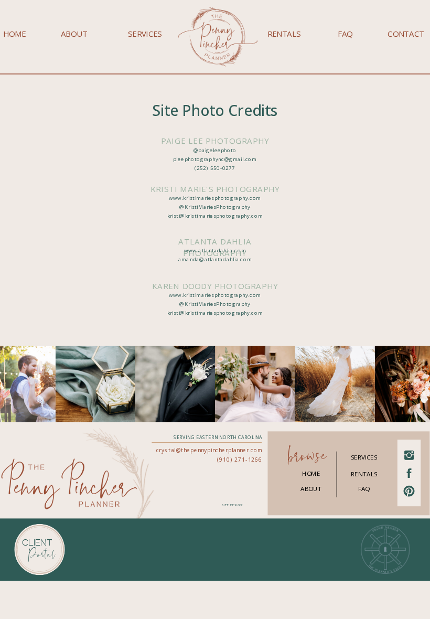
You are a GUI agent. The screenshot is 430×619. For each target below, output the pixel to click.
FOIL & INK (253, 505)
